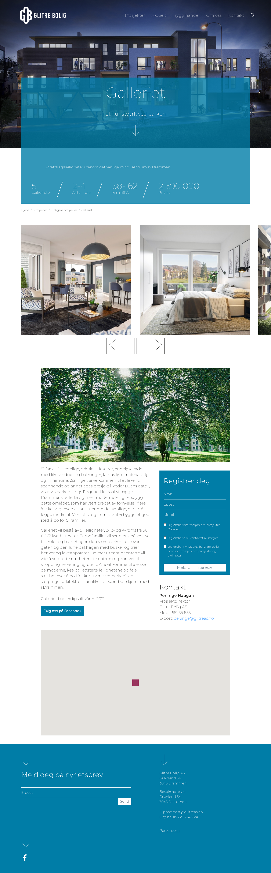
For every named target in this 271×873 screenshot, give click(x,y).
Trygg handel (186, 15)
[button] (135, 682)
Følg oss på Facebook (62, 611)
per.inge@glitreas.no (194, 618)
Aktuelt (159, 15)
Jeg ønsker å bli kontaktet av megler (193, 538)
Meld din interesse (195, 567)
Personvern (169, 831)
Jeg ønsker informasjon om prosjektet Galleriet (194, 527)
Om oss (213, 15)
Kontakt (236, 15)
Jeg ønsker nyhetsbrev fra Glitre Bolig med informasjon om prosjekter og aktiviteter (193, 551)
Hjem (25, 210)
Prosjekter (136, 15)
